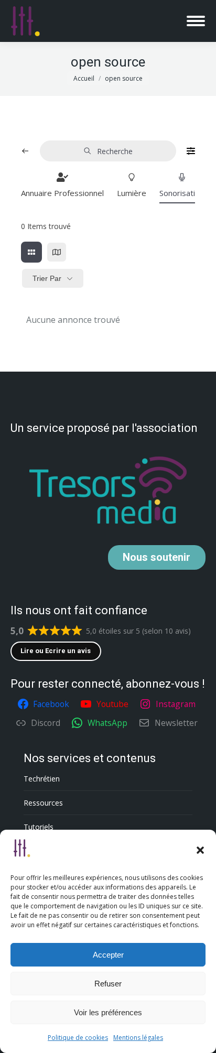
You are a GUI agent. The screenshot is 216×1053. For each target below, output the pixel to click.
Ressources (43, 803)
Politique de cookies (78, 1037)
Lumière (131, 193)
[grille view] (31, 252)
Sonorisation (181, 193)
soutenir (156, 557)
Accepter (108, 954)
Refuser (108, 983)
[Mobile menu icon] (196, 21)
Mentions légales (138, 1037)
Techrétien (42, 779)
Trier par (47, 278)
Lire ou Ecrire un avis (55, 651)
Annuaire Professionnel (62, 193)
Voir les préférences (108, 1012)
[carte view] (56, 252)
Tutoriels (38, 827)
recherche (115, 151)
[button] (200, 850)
